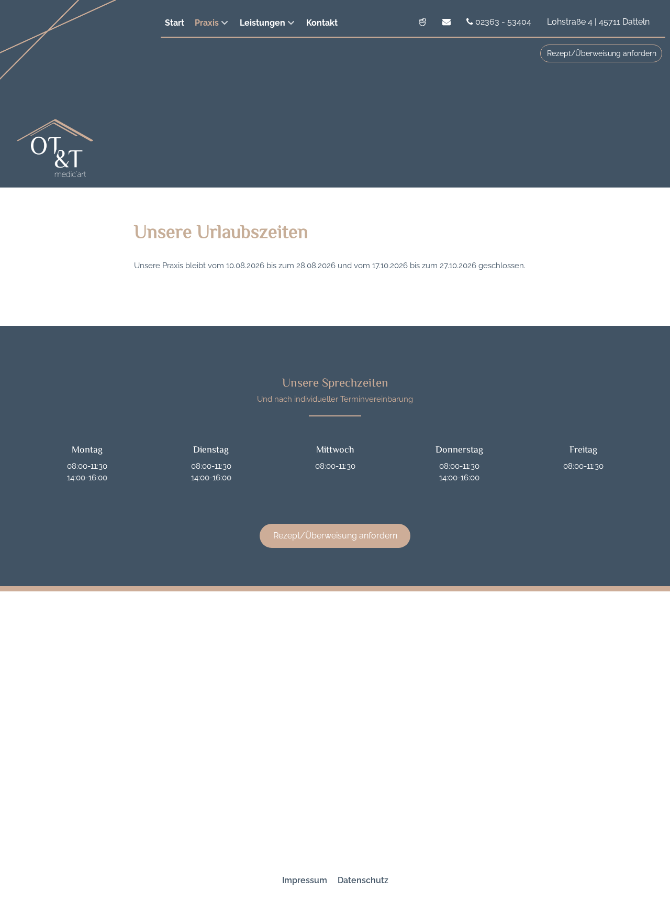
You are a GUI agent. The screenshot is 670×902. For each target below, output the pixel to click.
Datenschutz (363, 880)
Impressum (304, 880)
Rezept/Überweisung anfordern (601, 53)
